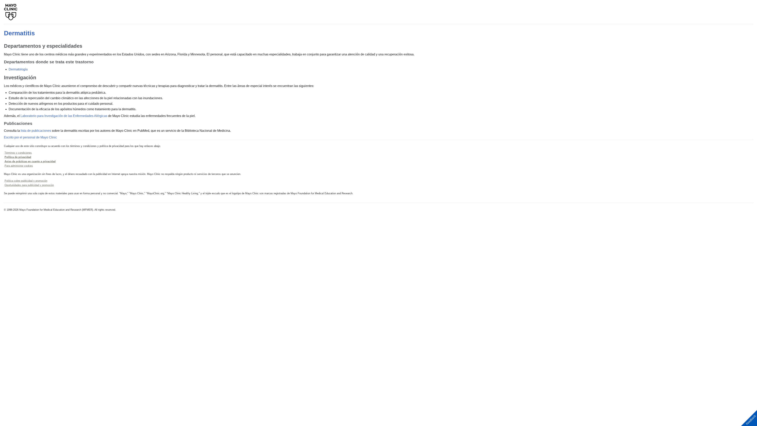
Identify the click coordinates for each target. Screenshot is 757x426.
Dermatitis (19, 33)
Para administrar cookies (19, 165)
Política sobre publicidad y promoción (26, 180)
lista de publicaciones (36, 130)
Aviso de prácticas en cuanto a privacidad (30, 161)
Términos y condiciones (18, 152)
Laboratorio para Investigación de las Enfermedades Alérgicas (64, 116)
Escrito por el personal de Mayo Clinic (30, 137)
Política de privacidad (18, 157)
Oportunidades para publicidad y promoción (29, 185)
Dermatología (18, 69)
